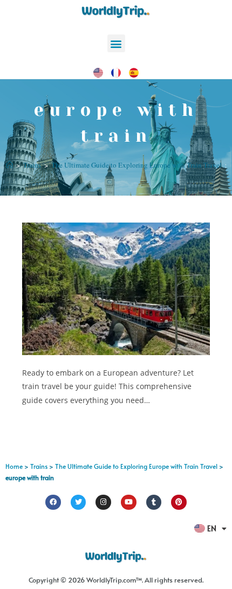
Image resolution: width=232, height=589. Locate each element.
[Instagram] (103, 502)
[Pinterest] (179, 502)
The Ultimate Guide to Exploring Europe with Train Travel (136, 466)
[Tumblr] (154, 502)
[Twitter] (78, 502)
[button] (116, 43)
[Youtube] (129, 502)
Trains (38, 466)
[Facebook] (53, 502)
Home (14, 466)
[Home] (9, 165)
